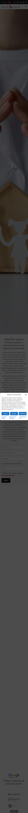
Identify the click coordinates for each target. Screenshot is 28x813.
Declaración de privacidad (12, 417)
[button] (26, 394)
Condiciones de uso (22, 417)
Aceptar (5, 413)
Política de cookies (3, 417)
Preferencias (23, 413)
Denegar (14, 413)
